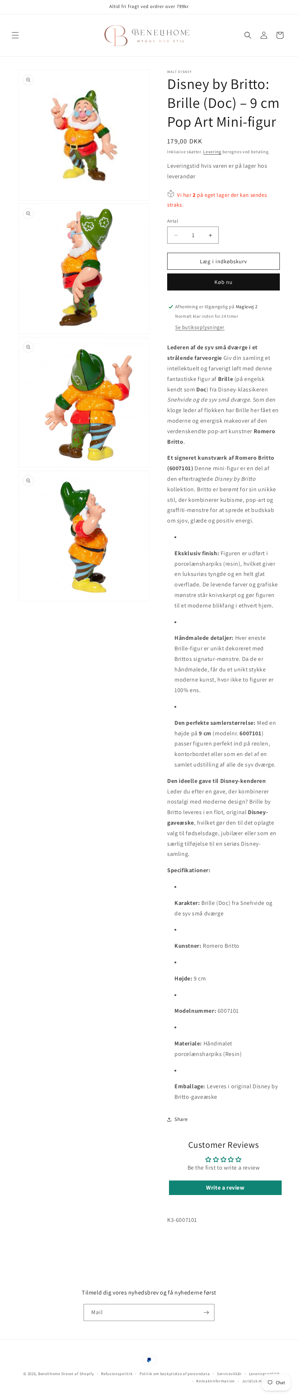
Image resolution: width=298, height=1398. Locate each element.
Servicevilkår (229, 1373)
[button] (15, 35)
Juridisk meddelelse (261, 1380)
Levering (212, 151)
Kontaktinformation (215, 1380)
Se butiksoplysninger (200, 327)
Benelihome (49, 1373)
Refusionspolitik (116, 1373)
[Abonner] (206, 1312)
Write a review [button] (225, 1187)
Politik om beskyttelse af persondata (175, 1373)
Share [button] (181, 1119)
